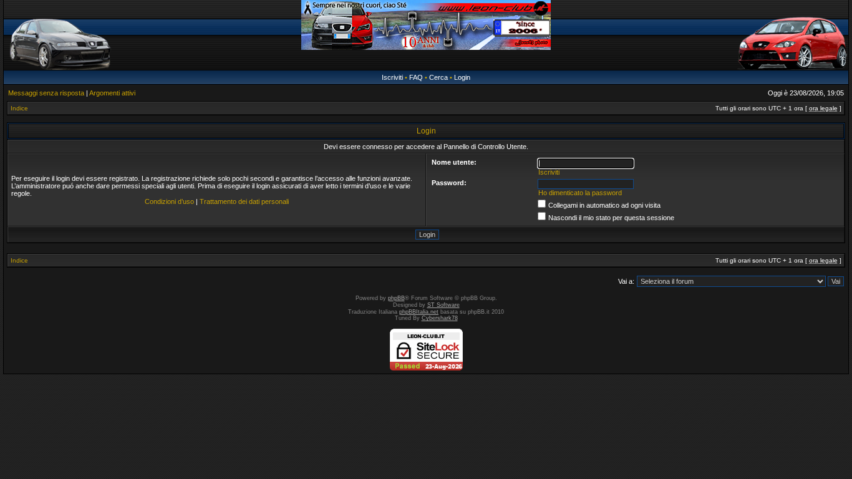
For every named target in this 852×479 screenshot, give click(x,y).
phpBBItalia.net (418, 312)
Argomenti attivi (112, 93)
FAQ (416, 77)
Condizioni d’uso (169, 201)
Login (462, 77)
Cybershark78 (440, 318)
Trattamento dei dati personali (244, 201)
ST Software (443, 305)
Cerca (438, 77)
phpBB (396, 298)
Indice (19, 108)
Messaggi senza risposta (46, 93)
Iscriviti (392, 77)
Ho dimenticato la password (580, 192)
